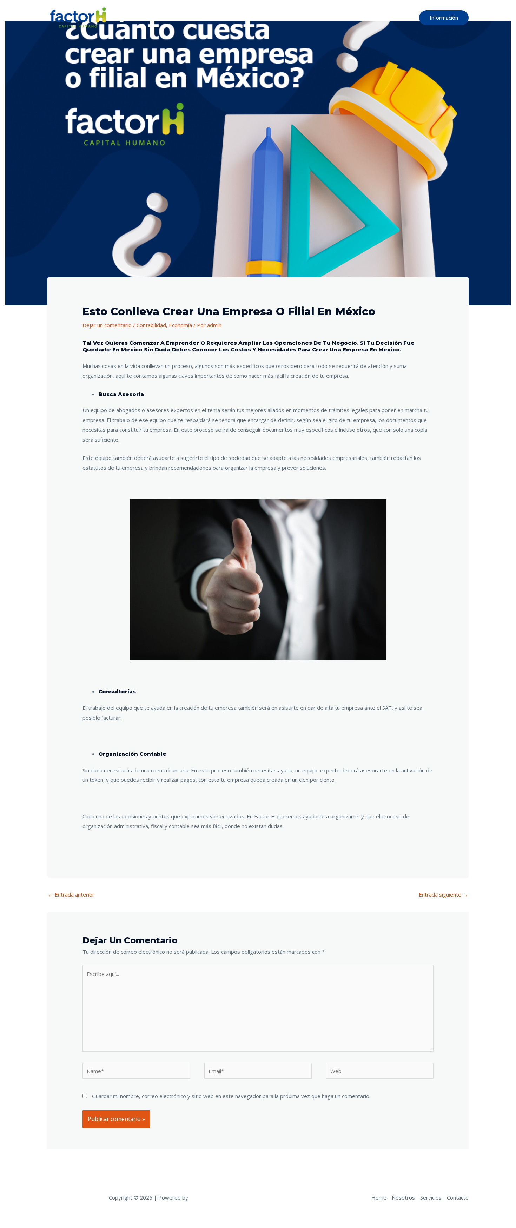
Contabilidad (151, 325)
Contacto (396, 17)
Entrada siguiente (443, 894)
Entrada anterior (71, 894)
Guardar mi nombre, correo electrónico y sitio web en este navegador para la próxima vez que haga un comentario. (231, 1096)
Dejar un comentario (107, 325)
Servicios (364, 17)
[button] (444, 17)
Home (301, 17)
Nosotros (331, 17)
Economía (180, 325)
